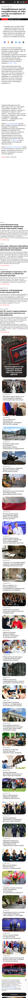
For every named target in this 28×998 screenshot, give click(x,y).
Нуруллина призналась (13, 147)
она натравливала (12, 123)
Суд (16, 19)
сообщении (14, 140)
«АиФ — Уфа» (12, 63)
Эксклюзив (5, 19)
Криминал (11, 19)
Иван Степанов (11, 157)
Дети (19, 19)
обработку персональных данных (9, 987)
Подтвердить (14, 994)
